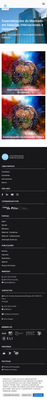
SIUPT (4, 221)
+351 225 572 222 (10, 277)
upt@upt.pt (7, 309)
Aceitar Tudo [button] (38, 395)
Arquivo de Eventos (8, 265)
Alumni (4, 182)
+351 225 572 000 (10, 306)
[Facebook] (3, 194)
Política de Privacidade (11, 367)
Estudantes (6, 175)
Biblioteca (5, 229)
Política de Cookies (10, 369)
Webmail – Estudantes (10, 232)
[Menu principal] (43, 4)
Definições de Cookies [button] (11, 395)
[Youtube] (12, 194)
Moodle (4, 225)
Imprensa (5, 255)
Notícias (4, 251)
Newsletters (6, 258)
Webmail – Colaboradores (11, 236)
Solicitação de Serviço (9, 240)
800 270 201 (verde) (11, 280)
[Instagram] (17, 194)
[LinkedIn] (7, 194)
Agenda (4, 262)
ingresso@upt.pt (9, 282)
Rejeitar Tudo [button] (27, 395)
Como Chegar (8, 319)
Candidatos (6, 172)
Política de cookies (10, 391)
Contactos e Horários (11, 314)
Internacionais (7, 179)
